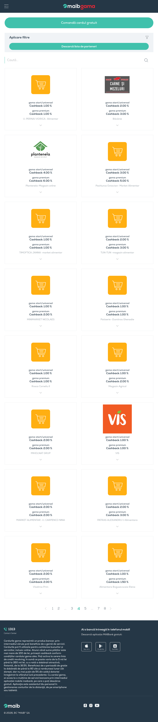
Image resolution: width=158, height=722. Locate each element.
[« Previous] (46, 608)
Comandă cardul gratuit (79, 23)
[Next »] (113, 608)
